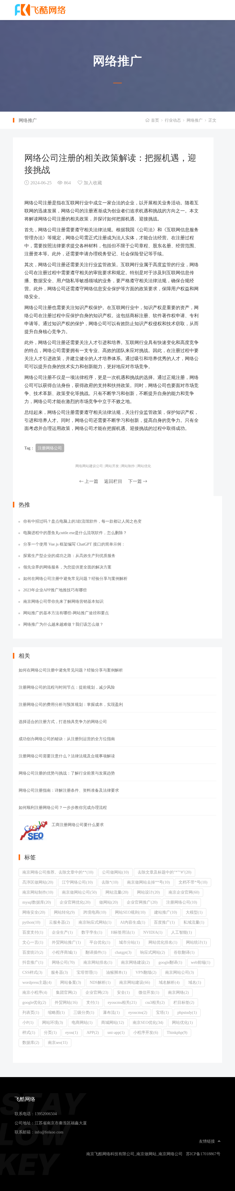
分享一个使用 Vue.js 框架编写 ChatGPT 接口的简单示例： (74, 544)
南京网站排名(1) (97, 962)
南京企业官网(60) (184, 892)
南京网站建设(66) (134, 982)
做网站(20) (108, 902)
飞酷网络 (44, 10)
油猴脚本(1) (116, 972)
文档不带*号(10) (193, 882)
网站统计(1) (196, 942)
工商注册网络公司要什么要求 (78, 825)
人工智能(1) (181, 932)
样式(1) (28, 1032)
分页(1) (50, 1032)
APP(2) (93, 1032)
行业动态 (173, 120)
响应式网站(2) (152, 952)
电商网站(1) (82, 1022)
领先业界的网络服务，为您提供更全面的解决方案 (67, 567)
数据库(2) (30, 1042)
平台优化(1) (99, 942)
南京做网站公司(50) (79, 892)
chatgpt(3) (123, 952)
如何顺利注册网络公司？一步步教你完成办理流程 (63, 807)
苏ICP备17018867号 (203, 1154)
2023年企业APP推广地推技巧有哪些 (55, 590)
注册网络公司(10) (181, 902)
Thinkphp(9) (177, 1032)
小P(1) (28, 1022)
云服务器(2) (59, 922)
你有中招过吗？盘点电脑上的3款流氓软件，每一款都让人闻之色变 (82, 521)
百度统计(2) (32, 952)
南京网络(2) (178, 992)
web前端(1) (200, 962)
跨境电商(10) (94, 912)
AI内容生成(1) (132, 922)
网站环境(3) (52, 1022)
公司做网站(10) (115, 872)
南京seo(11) (58, 1042)
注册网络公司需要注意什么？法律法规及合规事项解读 (67, 756)
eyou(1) (71, 1032)
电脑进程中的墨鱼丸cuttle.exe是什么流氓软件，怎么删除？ (75, 533)
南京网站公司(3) (179, 972)
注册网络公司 (50, 448)
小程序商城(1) (64, 952)
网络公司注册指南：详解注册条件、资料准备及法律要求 (69, 790)
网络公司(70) (63, 962)
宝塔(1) (162, 1012)
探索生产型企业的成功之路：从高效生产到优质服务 (69, 556)
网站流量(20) (116, 892)
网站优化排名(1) (162, 942)
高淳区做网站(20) (37, 882)
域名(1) (194, 982)
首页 (155, 120)
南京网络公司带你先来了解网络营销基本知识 (63, 601)
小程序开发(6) (145, 1032)
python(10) (31, 922)
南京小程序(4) (34, 992)
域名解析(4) (169, 982)
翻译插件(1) (95, 952)
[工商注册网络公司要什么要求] (33, 830)
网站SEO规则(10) (130, 912)
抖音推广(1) (32, 962)
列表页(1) (30, 1012)
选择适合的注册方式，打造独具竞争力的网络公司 (63, 722)
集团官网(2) (66, 992)
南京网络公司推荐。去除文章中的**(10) (57, 872)
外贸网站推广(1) (66, 942)
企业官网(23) (96, 992)
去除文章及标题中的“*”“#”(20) (164, 872)
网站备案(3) (70, 982)
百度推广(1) (164, 922)
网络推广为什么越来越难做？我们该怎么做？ (63, 624)
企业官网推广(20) (142, 902)
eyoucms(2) (137, 1012)
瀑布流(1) (111, 1012)
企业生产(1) (62, 932)
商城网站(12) (112, 1022)
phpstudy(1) (187, 1012)
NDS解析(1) (100, 982)
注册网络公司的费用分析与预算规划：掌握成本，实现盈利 (71, 704)
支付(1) (92, 1002)
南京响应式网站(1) (95, 922)
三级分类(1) (83, 1012)
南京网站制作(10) (37, 892)
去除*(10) (109, 882)
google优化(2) (34, 1002)
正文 (212, 120)
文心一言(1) (32, 942)
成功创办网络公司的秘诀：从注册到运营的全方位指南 (67, 739)
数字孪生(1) (91, 932)
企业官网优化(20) (75, 902)
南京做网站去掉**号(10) (148, 882)
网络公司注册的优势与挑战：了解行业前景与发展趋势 (67, 773)
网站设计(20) (148, 892)
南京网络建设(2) (135, 962)
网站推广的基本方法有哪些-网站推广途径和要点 (66, 613)
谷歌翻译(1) (184, 952)
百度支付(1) (32, 932)
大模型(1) (194, 912)
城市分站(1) (129, 942)
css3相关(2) (155, 1002)
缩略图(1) (56, 1012)
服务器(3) (59, 972)
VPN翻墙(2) (146, 972)
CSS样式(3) (32, 972)
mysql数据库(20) (36, 902)
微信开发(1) (148, 992)
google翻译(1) (170, 962)
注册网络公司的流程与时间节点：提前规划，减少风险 (67, 687)
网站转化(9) (64, 912)
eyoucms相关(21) (122, 1002)
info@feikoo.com (49, 1132)
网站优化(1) (182, 1022)
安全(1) (123, 992)
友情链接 (207, 1141)
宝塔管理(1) (87, 972)
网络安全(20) (33, 912)
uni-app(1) (116, 1032)
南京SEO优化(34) (148, 1022)
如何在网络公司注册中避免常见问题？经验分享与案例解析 (75, 578)
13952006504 (46, 1114)
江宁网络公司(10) (77, 882)
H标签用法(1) (123, 932)
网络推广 (195, 120)
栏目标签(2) (183, 1002)
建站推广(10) (165, 912)
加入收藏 (93, 182)
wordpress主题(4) (37, 982)
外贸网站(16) (66, 1002)
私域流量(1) (193, 922)
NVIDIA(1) (152, 932)
